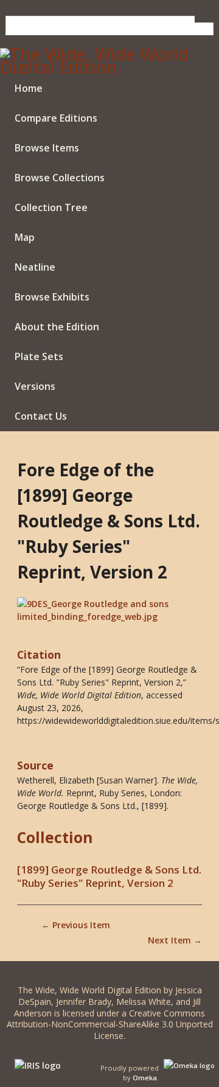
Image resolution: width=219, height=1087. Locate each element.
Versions (35, 386)
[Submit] (204, 19)
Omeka (145, 1077)
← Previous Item (75, 925)
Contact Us (41, 416)
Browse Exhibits (52, 297)
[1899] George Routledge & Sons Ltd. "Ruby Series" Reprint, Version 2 (109, 877)
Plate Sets (39, 356)
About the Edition (57, 326)
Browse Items (47, 148)
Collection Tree (51, 207)
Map (25, 237)
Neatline (35, 267)
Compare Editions (56, 118)
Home (29, 88)
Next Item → (175, 940)
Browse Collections (60, 177)
